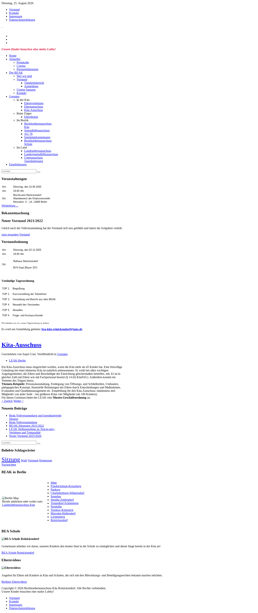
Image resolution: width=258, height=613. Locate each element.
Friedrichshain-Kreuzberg (66, 486)
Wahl (24, 460)
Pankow (55, 489)
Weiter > (18, 401)
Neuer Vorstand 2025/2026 (25, 436)
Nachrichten (9, 464)
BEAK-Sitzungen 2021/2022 (26, 425)
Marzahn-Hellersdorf (63, 513)
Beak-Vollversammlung (23, 422)
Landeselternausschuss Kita (18, 504)
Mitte (54, 482)
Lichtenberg (58, 516)
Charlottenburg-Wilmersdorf (67, 493)
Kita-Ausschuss (21, 344)
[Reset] (38, 172)
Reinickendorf (59, 520)
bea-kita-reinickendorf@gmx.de (62, 329)
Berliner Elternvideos (14, 581)
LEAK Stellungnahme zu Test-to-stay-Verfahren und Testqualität (32, 430)
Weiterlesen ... (10, 205)
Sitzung (11, 459)
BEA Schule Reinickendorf (18, 552)
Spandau (56, 496)
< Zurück (7, 401)
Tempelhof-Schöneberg (65, 503)
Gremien (62, 354)
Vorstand (33, 460)
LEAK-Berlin (17, 360)
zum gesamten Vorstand (16, 234)
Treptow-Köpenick (62, 510)
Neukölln (56, 506)
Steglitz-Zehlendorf (62, 499)
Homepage (45, 460)
